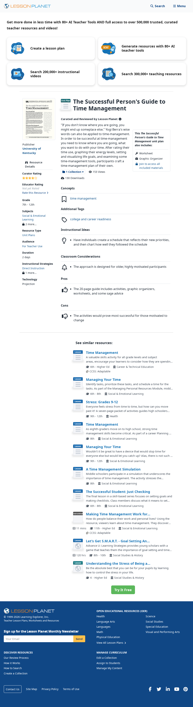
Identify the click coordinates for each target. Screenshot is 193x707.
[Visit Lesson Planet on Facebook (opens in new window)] (150, 689)
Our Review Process (16, 658)
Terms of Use (71, 689)
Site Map (31, 689)
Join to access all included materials (151, 165)
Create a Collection (16, 673)
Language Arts (105, 621)
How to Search (13, 668)
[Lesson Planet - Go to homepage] (29, 6)
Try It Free (123, 590)
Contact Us (12, 689)
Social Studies (154, 621)
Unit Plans (28, 235)
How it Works (12, 663)
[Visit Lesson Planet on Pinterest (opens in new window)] (185, 689)
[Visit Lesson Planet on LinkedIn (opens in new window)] (168, 689)
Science (150, 616)
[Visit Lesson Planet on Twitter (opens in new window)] (159, 689)
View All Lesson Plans (110, 642)
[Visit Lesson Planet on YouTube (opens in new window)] (176, 689)
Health (100, 616)
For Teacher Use (32, 246)
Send (79, 639)
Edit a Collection (106, 658)
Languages (103, 626)
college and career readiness (90, 219)
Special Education (157, 626)
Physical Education (108, 637)
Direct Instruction (33, 268)
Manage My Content (109, 668)
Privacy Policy (50, 689)
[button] (179, 6)
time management (83, 198)
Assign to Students (108, 663)
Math (99, 632)
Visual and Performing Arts (163, 632)
